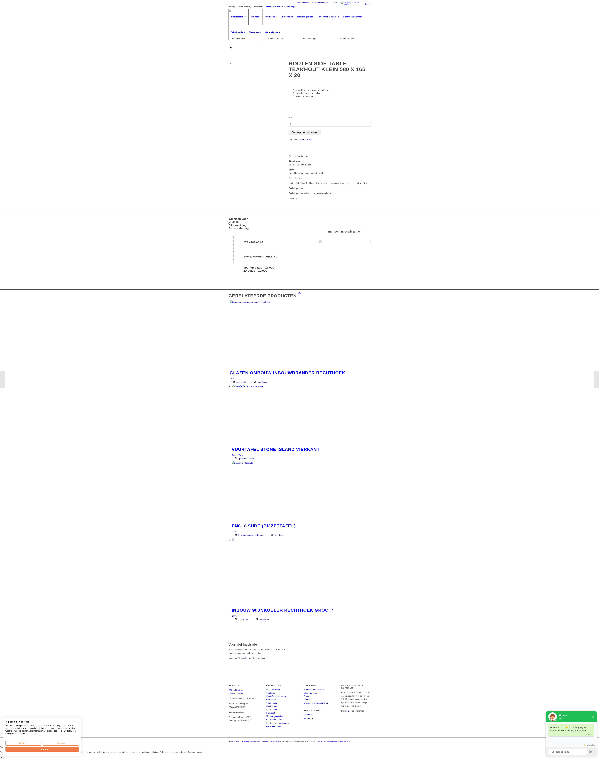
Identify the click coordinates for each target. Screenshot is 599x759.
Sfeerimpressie (302, 2)
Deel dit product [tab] (296, 188)
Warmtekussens (273, 726)
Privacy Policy (275, 741)
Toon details (261, 382)
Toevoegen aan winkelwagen (305, 132)
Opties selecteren (245, 458)
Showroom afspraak (320, 2)
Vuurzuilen (271, 699)
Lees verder (240, 382)
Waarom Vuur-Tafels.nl (314, 689)
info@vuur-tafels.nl (260, 256)
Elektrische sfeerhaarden (277, 723)
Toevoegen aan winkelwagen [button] (250, 535)
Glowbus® (270, 713)
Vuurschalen (271, 703)
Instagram (308, 718)
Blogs (306, 696)
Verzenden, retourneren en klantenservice (334, 741)
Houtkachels (271, 706)
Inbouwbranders (273, 689)
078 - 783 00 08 (253, 242)
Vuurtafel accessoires (276, 696)
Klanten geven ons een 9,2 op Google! (280, 7)
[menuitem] (302, 2)
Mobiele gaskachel (274, 716)
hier (247, 658)
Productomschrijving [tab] (298, 178)
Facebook (308, 714)
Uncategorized (305, 139)
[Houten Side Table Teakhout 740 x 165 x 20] (2, 379)
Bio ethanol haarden (275, 719)
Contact (335, 2)
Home (231, 741)
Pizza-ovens (271, 709)
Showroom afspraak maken (316, 703)
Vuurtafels (270, 693)
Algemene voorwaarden (251, 741)
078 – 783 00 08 (236, 690)
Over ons (264, 741)
